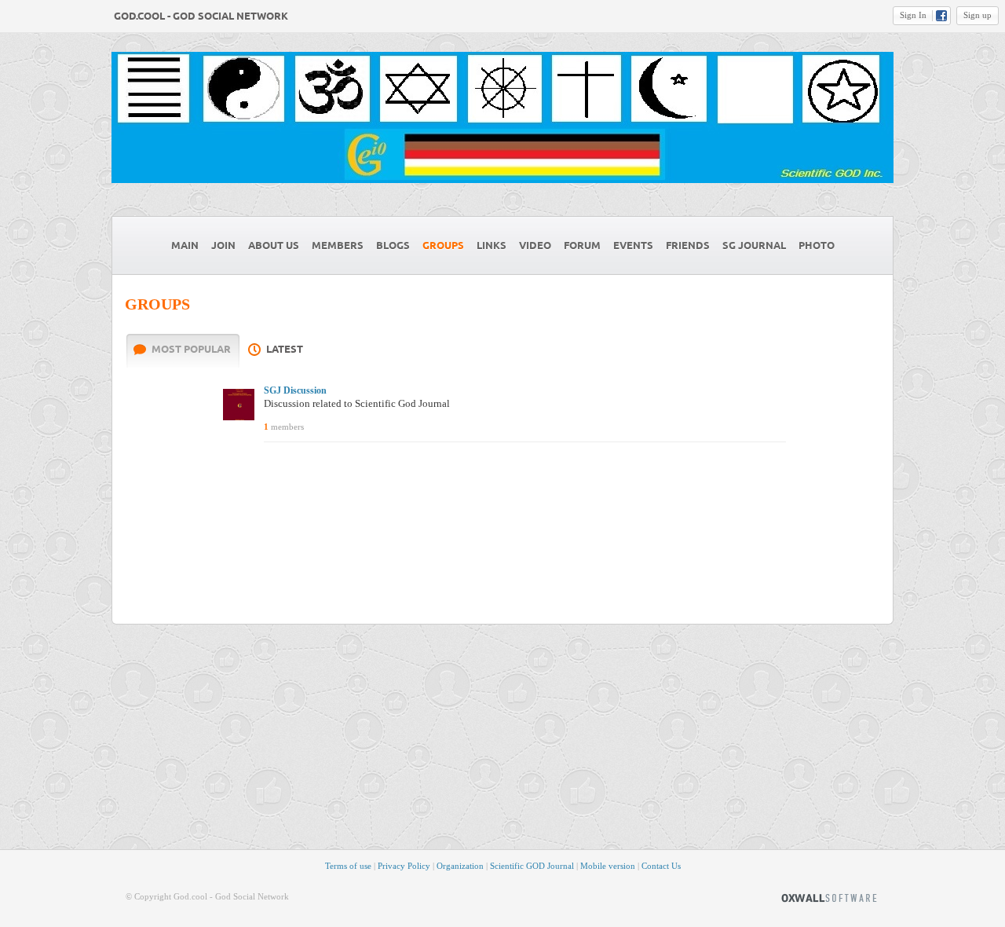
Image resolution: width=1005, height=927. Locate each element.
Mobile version (607, 865)
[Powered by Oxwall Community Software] (829, 897)
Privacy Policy (404, 865)
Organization (460, 865)
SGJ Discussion (295, 390)
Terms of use (348, 865)
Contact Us (661, 865)
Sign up (977, 15)
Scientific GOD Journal (532, 865)
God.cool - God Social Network (201, 16)
